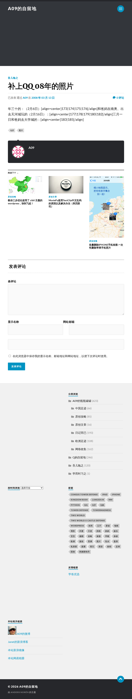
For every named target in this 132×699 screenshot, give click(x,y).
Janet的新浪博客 (18, 641)
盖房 (116, 541)
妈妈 (107, 531)
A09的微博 (23, 633)
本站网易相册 (16, 658)
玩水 (107, 541)
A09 (25, 97)
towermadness (102, 510)
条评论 (12, 281)
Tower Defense (79, 510)
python (75, 505)
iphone (116, 494)
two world (78, 515)
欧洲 (73, 541)
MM (110, 499)
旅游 (99, 536)
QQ (86, 505)
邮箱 (71, 321)
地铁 (116, 526)
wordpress (77, 526)
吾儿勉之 (13, 77)
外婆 (81, 531)
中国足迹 (80, 408)
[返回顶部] (120, 679)
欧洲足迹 (80, 441)
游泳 (81, 541)
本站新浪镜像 (16, 650)
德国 (81, 536)
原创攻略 (80, 416)
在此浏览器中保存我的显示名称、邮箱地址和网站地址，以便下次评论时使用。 (61, 356)
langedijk (98, 499)
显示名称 (13, 321)
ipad (104, 494)
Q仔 (12, 130)
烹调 (90, 541)
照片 (21, 130)
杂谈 (116, 536)
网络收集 (80, 449)
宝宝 (73, 536)
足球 (118, 546)
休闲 (91, 526)
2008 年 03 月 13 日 (43, 97)
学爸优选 (73, 574)
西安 (101, 546)
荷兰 (92, 546)
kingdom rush (79, 499)
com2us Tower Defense (84, 494)
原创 (108, 526)
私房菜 (74, 546)
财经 (109, 546)
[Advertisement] (66, 42)
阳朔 (73, 552)
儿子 (99, 526)
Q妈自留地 (79, 457)
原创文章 (80, 424)
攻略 (90, 536)
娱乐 (116, 531)
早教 (107, 536)
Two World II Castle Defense (88, 520)
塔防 (73, 531)
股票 (83, 546)
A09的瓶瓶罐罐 (82, 400)
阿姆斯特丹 (84, 552)
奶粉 (99, 531)
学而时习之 (79, 473)
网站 (66, 321)
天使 (90, 531)
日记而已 (80, 432)
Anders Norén (20, 692)
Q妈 (102, 505)
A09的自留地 (22, 8)
